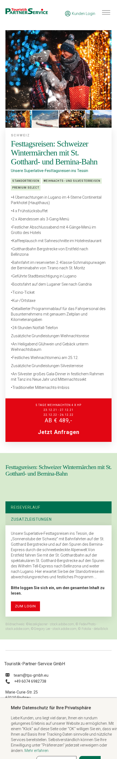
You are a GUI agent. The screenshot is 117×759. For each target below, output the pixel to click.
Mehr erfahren (36, 750)
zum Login (25, 606)
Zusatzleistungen (31, 519)
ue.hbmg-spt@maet (31, 675)
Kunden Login (83, 13)
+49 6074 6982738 (30, 681)
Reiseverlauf (25, 507)
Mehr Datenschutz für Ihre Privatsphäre (51, 707)
